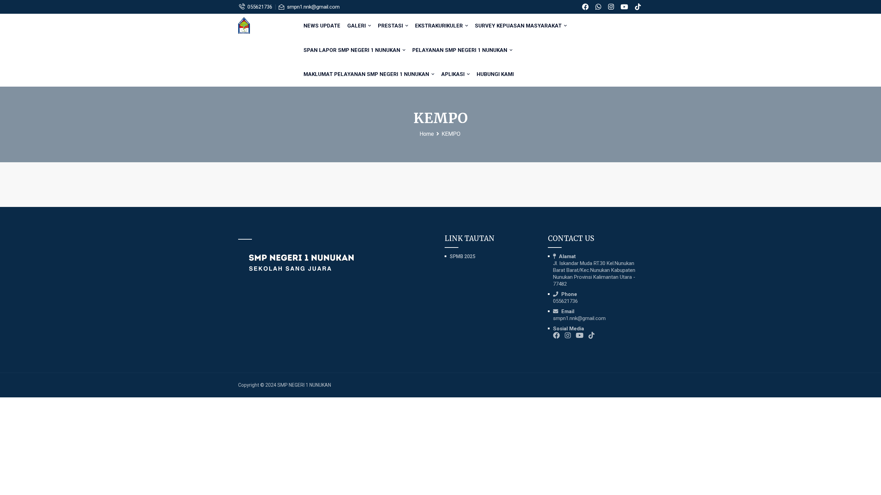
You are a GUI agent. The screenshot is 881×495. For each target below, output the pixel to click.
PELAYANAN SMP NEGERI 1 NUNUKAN (460, 50)
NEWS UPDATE (322, 26)
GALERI (357, 26)
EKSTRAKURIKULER (439, 26)
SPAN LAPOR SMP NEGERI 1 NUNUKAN (353, 50)
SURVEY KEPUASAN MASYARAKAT (519, 26)
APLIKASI (453, 74)
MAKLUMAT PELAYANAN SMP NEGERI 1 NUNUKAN (367, 74)
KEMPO (451, 134)
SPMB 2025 (462, 256)
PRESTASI (391, 26)
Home (427, 134)
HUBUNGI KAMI (495, 74)
